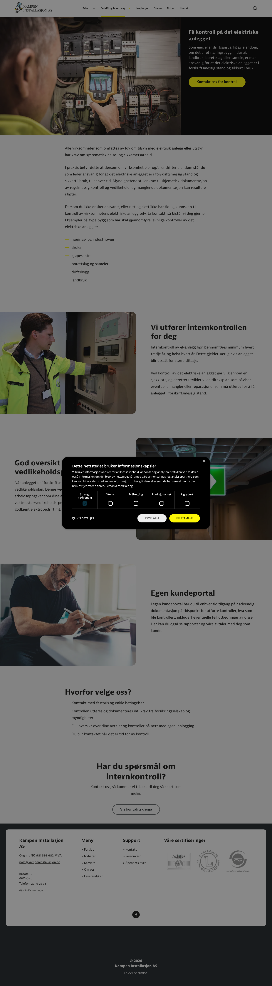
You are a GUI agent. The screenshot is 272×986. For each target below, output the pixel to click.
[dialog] (136, 493)
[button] (83, 518)
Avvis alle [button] (152, 518)
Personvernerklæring (119, 486)
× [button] (204, 461)
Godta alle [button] (184, 518)
